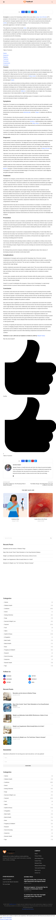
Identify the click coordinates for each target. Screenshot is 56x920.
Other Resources (8, 876)
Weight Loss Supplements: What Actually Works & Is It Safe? (18, 559)
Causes (5, 53)
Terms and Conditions (40, 868)
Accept (4, 917)
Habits (28, 631)
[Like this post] (23, 12)
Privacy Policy (38, 856)
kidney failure (35, 123)
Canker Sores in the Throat (40, 519)
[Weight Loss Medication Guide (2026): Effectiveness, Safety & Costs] (7, 718)
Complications (6, 63)
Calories (28, 602)
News (28, 646)
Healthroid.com (12, 904)
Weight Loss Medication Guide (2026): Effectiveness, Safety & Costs (20, 556)
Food (28, 627)
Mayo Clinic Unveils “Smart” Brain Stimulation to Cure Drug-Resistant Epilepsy (21, 552)
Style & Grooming (28, 656)
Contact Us (37, 872)
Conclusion (5, 65)
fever (25, 28)
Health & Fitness (28, 634)
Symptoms (5, 55)
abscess (5, 168)
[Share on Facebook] (26, 12)
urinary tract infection (41, 17)
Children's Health (28, 605)
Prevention (5, 61)
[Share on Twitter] (29, 12)
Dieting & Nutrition (28, 615)
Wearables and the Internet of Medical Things (14, 548)
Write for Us (37, 870)
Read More (9, 917)
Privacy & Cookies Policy (6, 919)
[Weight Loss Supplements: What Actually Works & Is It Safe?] (7, 730)
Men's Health (28, 640)
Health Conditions (7, 879)
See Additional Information (28, 909)
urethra (5, 23)
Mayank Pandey (41, 335)
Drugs (28, 618)
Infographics (28, 637)
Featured (28, 624)
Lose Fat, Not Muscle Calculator (10, 881)
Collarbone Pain (15, 519)
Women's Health (28, 662)
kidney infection (46, 148)
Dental (28, 611)
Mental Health (28, 643)
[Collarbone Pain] (15, 505)
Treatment (5, 59)
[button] (28, 524)
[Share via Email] (35, 12)
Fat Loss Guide (6, 884)
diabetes (23, 91)
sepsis (12, 80)
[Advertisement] (28, 581)
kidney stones (32, 76)
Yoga (28, 665)
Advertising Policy (39, 858)
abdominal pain (26, 112)
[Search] (52, 2)
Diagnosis (5, 57)
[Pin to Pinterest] (32, 12)
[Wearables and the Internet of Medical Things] (7, 696)
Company (37, 850)
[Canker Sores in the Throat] (41, 505)
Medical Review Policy (40, 865)
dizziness (32, 121)
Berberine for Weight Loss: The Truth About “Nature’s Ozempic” (18, 563)
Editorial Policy (38, 863)
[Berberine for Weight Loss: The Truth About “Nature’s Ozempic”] (7, 741)
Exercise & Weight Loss (28, 621)
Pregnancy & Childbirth (28, 650)
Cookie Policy (38, 860)
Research (28, 653)
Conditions (28, 608)
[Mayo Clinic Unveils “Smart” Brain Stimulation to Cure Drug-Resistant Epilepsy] (7, 707)
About (36, 853)
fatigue (37, 112)
